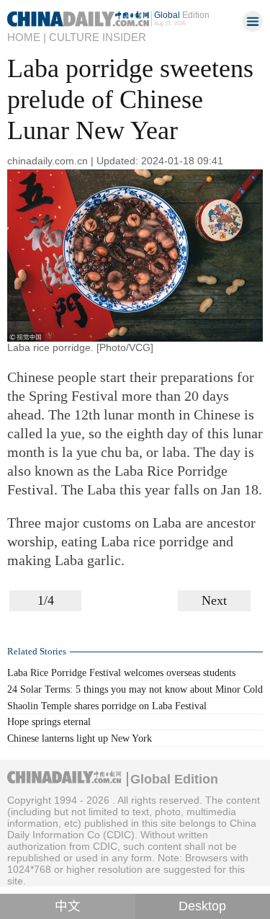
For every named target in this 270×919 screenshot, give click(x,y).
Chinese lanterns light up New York (79, 738)
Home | (26, 37)
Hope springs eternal (49, 721)
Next (214, 600)
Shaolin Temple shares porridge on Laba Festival (107, 705)
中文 (68, 906)
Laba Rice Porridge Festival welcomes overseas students (121, 672)
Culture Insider (97, 37)
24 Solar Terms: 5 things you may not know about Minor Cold (135, 689)
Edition (182, 14)
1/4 (45, 600)
